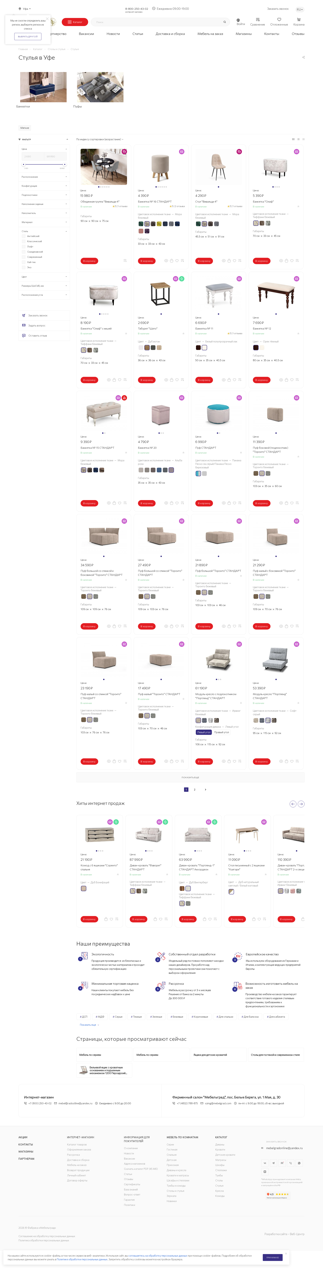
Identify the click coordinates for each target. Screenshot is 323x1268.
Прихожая (173, 1164)
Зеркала (171, 1195)
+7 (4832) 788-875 (187, 1103)
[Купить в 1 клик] (172, 261)
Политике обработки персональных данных (82, 1259)
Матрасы (220, 1159)
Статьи (128, 1173)
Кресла (219, 1190)
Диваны (219, 1144)
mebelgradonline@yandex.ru (284, 1148)
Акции (23, 1137)
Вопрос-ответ (132, 1194)
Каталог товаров (77, 1144)
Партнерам (26, 1158)
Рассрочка (73, 1154)
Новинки (172, 1201)
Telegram (273, 1163)
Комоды (220, 1195)
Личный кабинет (76, 1175)
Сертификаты (132, 1184)
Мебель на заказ (76, 1164)
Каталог (221, 1137)
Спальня (171, 1154)
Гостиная (172, 1149)
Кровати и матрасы (178, 1175)
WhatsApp (299, 1163)
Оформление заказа (79, 1149)
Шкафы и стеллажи (178, 1180)
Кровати (220, 1149)
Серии (170, 1144)
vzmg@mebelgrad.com (218, 1103)
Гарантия (129, 1199)
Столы (219, 1180)
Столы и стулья (175, 1190)
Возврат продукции (78, 1170)
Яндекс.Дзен (264, 1171)
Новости (129, 1153)
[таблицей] (303, 139)
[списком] (298, 139)
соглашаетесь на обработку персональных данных (157, 1255)
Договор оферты (77, 1180)
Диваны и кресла (176, 1170)
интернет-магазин (133, 12)
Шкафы (219, 1164)
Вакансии (129, 1158)
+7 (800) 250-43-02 (39, 1103)
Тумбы (219, 1175)
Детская (171, 1159)
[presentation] (293, 804)
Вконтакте (264, 1163)
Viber (290, 1163)
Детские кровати (225, 1154)
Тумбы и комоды (176, 1185)
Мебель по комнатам (182, 1137)
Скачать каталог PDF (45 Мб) (141, 1168)
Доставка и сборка (78, 1159)
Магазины (26, 1151)
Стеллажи (221, 1170)
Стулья (219, 1185)
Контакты (26, 1144)
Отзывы (128, 1179)
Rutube (282, 1163)
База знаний (131, 1189)
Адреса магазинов (134, 1163)
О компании (131, 1148)
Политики (129, 1204)
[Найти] (224, 22)
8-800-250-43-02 (136, 8)
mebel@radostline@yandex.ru (75, 1103)
